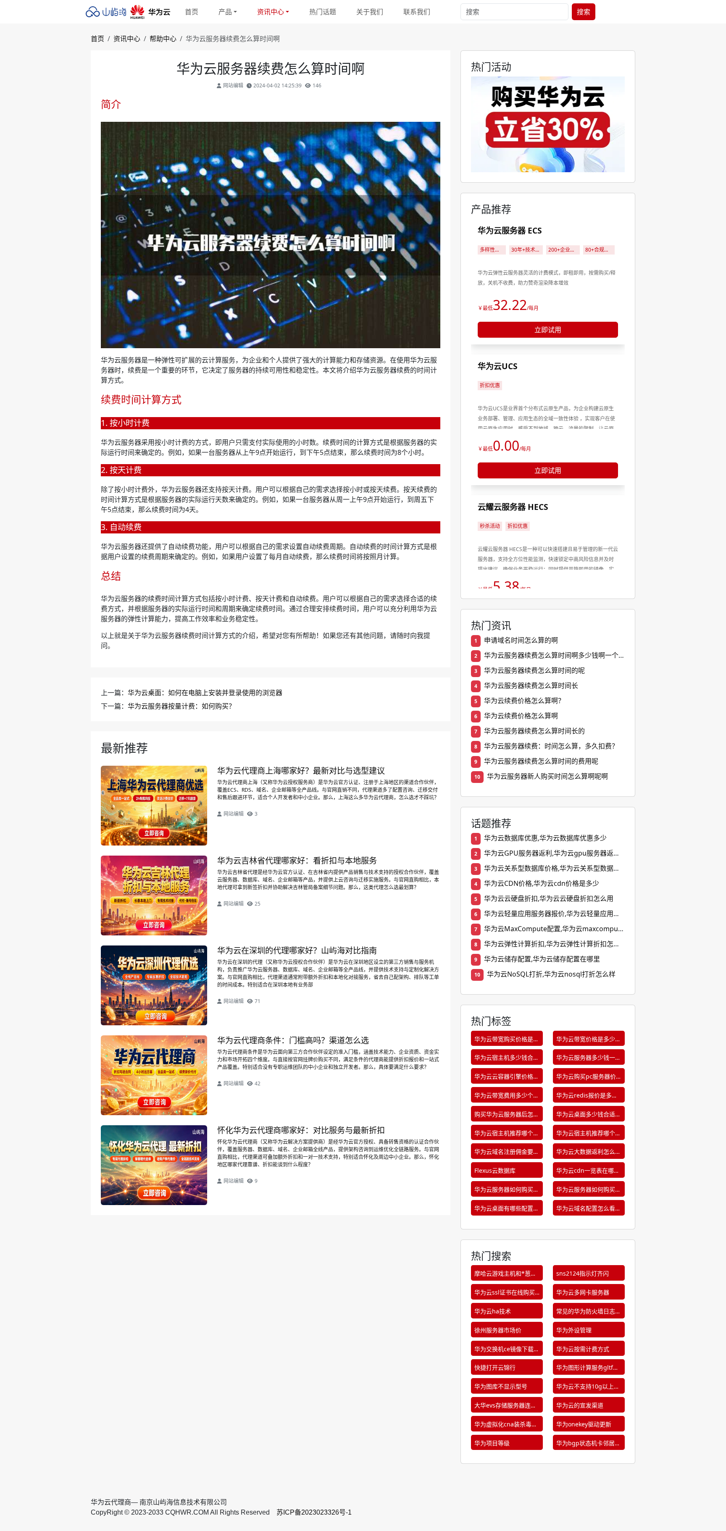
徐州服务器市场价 (497, 1330)
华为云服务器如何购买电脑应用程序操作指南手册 (588, 1191)
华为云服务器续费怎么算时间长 (531, 685)
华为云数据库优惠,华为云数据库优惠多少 (545, 838)
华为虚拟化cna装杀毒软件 (505, 1425)
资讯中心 (126, 38)
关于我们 (369, 11)
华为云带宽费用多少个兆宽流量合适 (506, 1097)
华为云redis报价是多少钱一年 (587, 1097)
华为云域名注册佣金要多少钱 (506, 1153)
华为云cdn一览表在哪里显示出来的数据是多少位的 (588, 1172)
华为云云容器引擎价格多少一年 (506, 1078)
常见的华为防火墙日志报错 (588, 1312)
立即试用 (547, 329)
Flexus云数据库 (495, 1170)
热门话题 (322, 11)
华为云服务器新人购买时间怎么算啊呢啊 (547, 776)
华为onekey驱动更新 (583, 1424)
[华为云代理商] (130, 12)
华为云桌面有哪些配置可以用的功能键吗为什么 (506, 1210)
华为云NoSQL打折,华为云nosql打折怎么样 (551, 974)
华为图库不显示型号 (500, 1386)
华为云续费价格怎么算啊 (521, 715)
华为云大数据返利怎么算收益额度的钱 (588, 1153)
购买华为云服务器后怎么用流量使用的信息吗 (506, 1115)
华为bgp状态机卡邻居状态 (588, 1444)
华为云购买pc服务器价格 (586, 1078)
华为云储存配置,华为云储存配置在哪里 (542, 959)
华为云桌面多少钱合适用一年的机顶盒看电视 (588, 1115)
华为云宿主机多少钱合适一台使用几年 (506, 1059)
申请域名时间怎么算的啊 (521, 640)
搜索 (583, 11)
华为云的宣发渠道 (579, 1405)
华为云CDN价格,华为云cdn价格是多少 (541, 883)
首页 (191, 11)
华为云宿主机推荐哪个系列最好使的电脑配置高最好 (506, 1134)
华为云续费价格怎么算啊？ (524, 700)
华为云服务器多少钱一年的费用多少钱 (588, 1059)
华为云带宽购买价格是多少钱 (506, 1040)
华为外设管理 (574, 1330)
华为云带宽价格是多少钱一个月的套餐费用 (588, 1040)
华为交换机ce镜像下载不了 (506, 1350)
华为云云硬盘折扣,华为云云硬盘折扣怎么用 (548, 898)
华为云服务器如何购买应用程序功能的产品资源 (506, 1191)
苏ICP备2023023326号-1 (314, 1512)
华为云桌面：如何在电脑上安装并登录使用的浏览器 (205, 692)
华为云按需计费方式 (582, 1349)
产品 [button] (225, 11)
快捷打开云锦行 (495, 1367)
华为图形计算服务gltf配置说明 (587, 1369)
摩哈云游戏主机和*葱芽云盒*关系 (505, 1275)
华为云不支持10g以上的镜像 (588, 1388)
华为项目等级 (492, 1443)
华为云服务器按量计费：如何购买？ (181, 706)
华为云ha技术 (492, 1311)
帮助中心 (163, 38)
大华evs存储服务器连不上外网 (505, 1407)
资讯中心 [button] (270, 11)
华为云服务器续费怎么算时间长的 (534, 730)
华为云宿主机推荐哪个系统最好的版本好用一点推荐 (588, 1134)
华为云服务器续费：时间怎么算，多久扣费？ (551, 746)
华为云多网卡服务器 (582, 1292)
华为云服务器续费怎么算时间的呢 (534, 670)
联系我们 (416, 11)
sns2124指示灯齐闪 (582, 1273)
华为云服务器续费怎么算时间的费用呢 (541, 761)
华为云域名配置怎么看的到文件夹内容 (588, 1210)
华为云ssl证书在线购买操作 (504, 1294)
